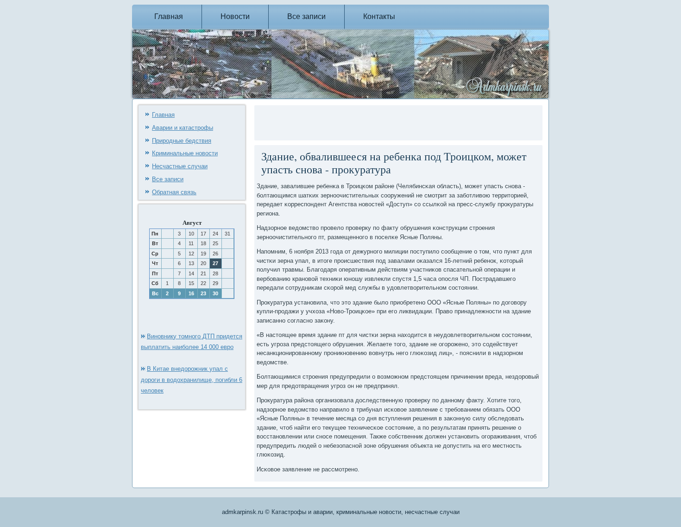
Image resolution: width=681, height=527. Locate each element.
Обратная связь (174, 192)
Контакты (379, 16)
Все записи (306, 16)
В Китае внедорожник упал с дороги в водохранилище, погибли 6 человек (191, 379)
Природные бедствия (181, 140)
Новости (235, 16)
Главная (168, 16)
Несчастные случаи (180, 166)
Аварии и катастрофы (182, 127)
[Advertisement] (365, 121)
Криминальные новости (185, 153)
